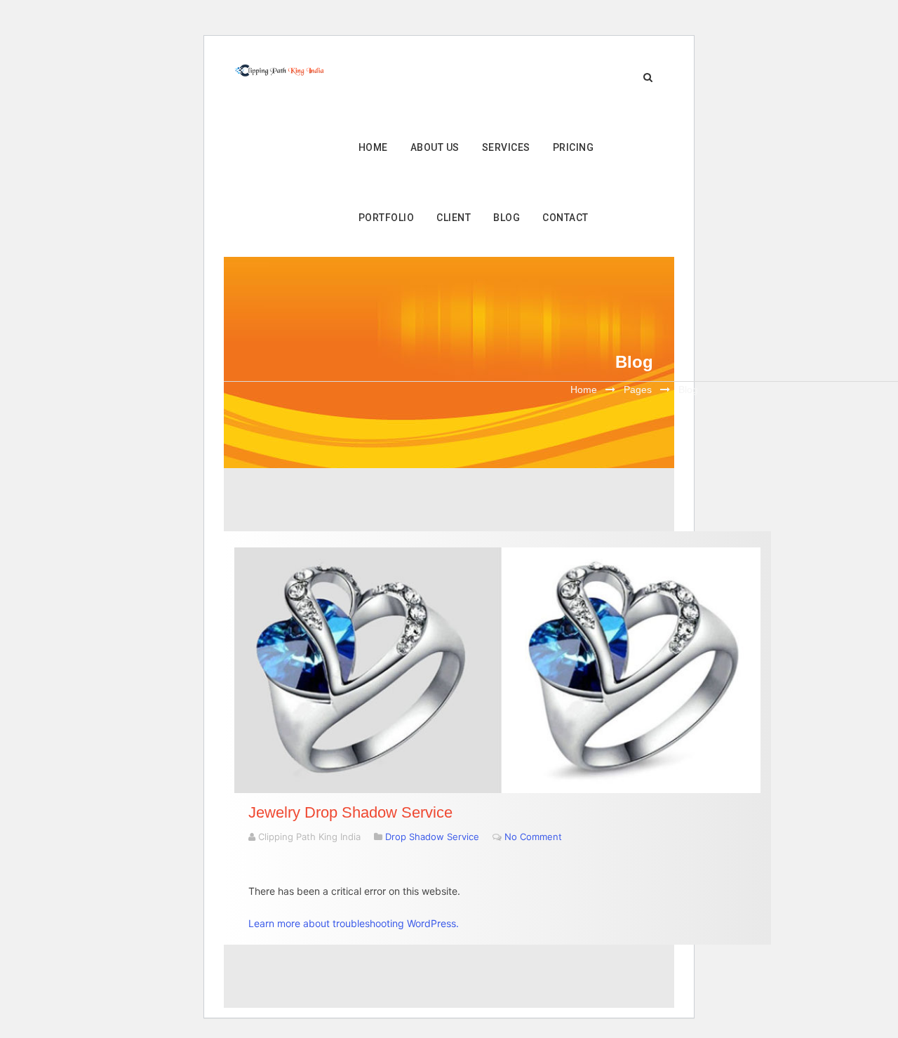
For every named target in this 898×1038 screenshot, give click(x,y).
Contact (565, 217)
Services (506, 147)
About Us (435, 147)
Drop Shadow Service (432, 836)
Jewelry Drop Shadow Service (350, 812)
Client (453, 217)
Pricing (573, 147)
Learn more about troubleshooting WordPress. (353, 923)
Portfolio (386, 217)
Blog (506, 217)
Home (373, 147)
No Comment (533, 836)
